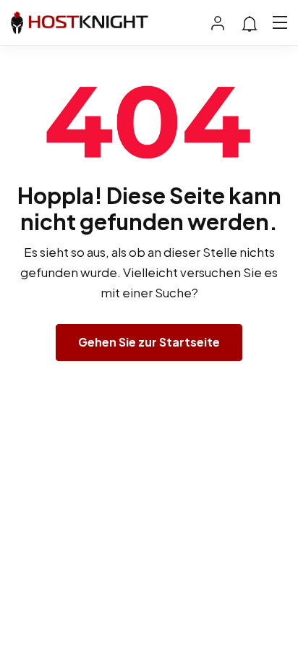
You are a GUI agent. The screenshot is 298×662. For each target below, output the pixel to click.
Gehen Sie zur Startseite (149, 341)
